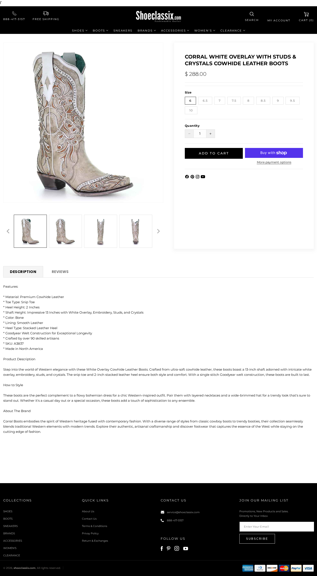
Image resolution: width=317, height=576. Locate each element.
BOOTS (8, 518)
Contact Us (89, 518)
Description (23, 271)
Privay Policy (90, 533)
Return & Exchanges (95, 540)
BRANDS (9, 533)
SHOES (7, 511)
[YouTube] (203, 178)
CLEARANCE (11, 555)
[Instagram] (198, 178)
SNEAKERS (10, 525)
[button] (252, 17)
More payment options (274, 162)
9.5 (292, 101)
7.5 (234, 101)
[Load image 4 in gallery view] (135, 231)
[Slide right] (158, 231)
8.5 (263, 101)
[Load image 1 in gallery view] (30, 231)
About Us (88, 511)
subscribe (257, 538)
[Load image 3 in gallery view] (100, 231)
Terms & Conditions (94, 525)
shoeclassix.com (25, 568)
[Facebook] (187, 178)
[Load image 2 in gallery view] (65, 231)
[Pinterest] (193, 178)
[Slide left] (8, 231)
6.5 (205, 101)
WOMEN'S (9, 547)
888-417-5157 (14, 19)
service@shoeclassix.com (183, 512)
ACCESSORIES (12, 540)
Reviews (60, 271)
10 (191, 110)
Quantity (192, 126)
